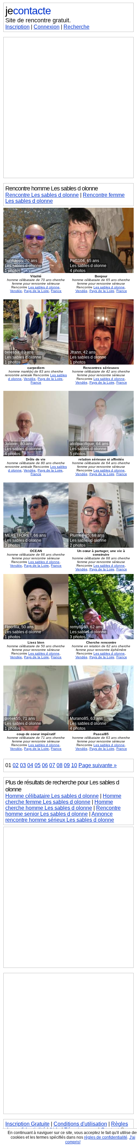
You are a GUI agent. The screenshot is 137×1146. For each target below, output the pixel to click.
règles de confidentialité (105, 1137)
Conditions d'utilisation (80, 1124)
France (56, 291)
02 (16, 765)
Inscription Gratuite (27, 1124)
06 (45, 765)
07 (52, 765)
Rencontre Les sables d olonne (42, 195)
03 (23, 765)
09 (67, 765)
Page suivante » (97, 765)
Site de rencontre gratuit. (38, 20)
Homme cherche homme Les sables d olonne (59, 805)
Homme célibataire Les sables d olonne (52, 796)
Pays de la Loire (36, 291)
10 (74, 765)
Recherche (76, 27)
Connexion (47, 27)
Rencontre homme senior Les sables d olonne (63, 811)
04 (30, 765)
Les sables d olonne (44, 287)
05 (38, 765)
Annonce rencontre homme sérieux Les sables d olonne (59, 817)
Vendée (16, 291)
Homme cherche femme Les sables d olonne (63, 799)
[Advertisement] (68, 107)
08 (60, 765)
